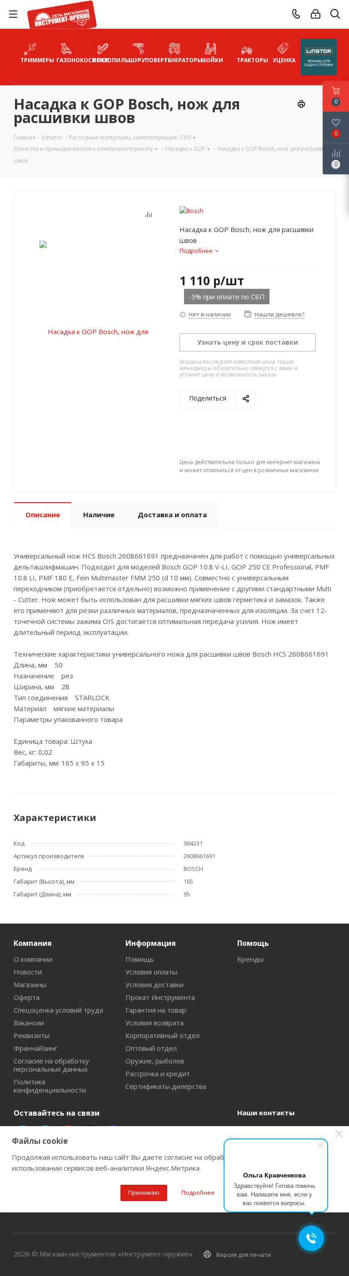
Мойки (212, 60)
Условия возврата (154, 1022)
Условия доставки (154, 984)
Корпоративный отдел (162, 1035)
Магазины (30, 984)
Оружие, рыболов (154, 1060)
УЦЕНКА (284, 60)
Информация (150, 943)
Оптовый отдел (151, 1048)
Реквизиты (32, 1035)
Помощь (139, 959)
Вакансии (29, 1022)
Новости (28, 971)
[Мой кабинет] (315, 14)
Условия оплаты (151, 971)
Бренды (250, 959)
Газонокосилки (70, 60)
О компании (33, 959)
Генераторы (178, 60)
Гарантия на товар (155, 1009)
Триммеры (34, 60)
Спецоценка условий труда (58, 1009)
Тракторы (250, 60)
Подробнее (197, 1192)
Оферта (27, 997)
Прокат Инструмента (160, 997)
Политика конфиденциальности (50, 1085)
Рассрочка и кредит (157, 1073)
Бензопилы (106, 60)
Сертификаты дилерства (165, 1086)
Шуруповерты (142, 60)
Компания (33, 943)
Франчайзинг (35, 1048)
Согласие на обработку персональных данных (51, 1064)
